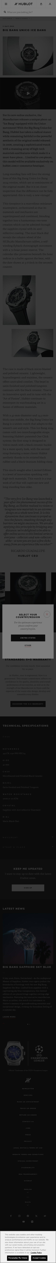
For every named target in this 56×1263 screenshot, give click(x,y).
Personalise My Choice (17, 1258)
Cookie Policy (36, 1253)
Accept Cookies (39, 1258)
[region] (28, 1247)
